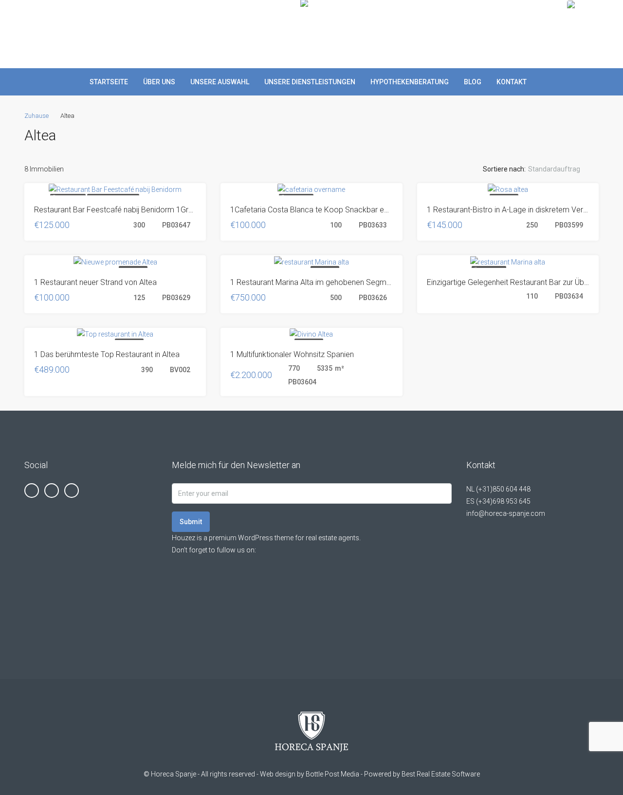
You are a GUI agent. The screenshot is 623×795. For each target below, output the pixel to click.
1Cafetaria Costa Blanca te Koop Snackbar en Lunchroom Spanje (342, 209)
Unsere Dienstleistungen (309, 82)
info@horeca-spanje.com (505, 513)
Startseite (109, 82)
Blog (472, 82)
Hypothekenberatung (409, 82)
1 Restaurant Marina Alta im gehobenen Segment (313, 282)
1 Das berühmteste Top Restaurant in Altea (107, 354)
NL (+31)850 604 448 (498, 489)
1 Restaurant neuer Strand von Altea (95, 282)
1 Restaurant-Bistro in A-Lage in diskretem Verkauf (512, 209)
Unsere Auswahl (219, 82)
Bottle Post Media (332, 774)
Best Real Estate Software (441, 774)
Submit (191, 522)
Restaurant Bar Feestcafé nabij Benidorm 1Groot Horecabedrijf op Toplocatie (166, 209)
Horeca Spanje (173, 774)
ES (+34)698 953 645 (498, 501)
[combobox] (562, 169)
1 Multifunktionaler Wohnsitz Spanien (292, 354)
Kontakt (511, 82)
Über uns (159, 82)
